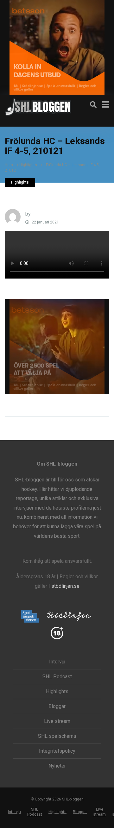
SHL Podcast (57, 676)
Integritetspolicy (57, 751)
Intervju (57, 661)
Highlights (28, 165)
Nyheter (57, 765)
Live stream (57, 721)
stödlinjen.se (65, 586)
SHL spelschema (57, 736)
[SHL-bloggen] (38, 106)
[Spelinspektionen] (30, 617)
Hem (9, 165)
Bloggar (57, 706)
